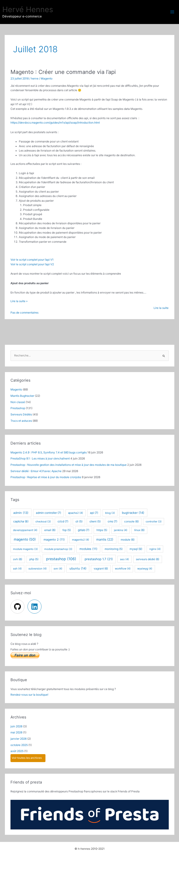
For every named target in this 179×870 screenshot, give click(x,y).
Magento (46, 78)
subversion (37, 568)
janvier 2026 (18, 738)
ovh (17, 559)
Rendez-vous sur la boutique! (29, 694)
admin (20, 512)
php (33, 559)
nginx (155, 549)
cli (79, 521)
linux (139, 530)
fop (66, 530)
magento (25, 539)
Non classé (17, 402)
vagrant (101, 568)
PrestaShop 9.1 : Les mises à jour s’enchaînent (40, 458)
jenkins (120, 530)
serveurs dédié (147, 559)
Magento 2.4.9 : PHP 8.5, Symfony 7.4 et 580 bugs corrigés (48, 452)
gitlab (83, 530)
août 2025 (17, 751)
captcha (20, 521)
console (131, 521)
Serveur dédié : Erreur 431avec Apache (36, 471)
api (94, 512)
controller (154, 521)
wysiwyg (144, 568)
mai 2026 (16, 732)
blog (110, 512)
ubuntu (77, 568)
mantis (104, 539)
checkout (43, 521)
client (95, 521)
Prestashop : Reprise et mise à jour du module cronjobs (45, 477)
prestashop (61, 558)
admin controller (48, 512)
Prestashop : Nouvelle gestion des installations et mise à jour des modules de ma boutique (68, 464)
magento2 (80, 539)
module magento (25, 549)
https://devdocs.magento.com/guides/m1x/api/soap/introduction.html (55, 122)
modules (88, 549)
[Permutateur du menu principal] (172, 11)
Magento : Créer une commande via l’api (63, 72)
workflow (123, 568)
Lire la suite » (19, 301)
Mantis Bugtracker (22, 395)
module (127, 539)
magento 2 (54, 539)
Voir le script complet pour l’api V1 (32, 259)
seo (124, 559)
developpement (25, 530)
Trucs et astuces (21, 420)
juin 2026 (16, 726)
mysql (136, 549)
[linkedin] (35, 607)
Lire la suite (161, 308)
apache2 (75, 512)
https (101, 530)
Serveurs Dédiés (21, 414)
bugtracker (133, 512)
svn (58, 568)
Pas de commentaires (24, 312)
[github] (18, 607)
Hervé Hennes (27, 9)
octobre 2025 (19, 745)
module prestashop (58, 549)
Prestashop (17, 408)
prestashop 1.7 (99, 559)
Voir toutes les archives (27, 758)
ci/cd (63, 521)
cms (112, 521)
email (49, 530)
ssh (17, 568)
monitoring (114, 549)
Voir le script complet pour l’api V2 (32, 264)
